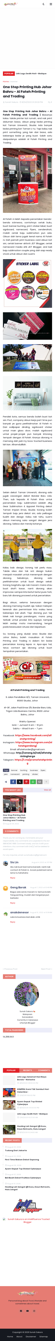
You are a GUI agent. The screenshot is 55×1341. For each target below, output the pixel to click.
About (19, 1336)
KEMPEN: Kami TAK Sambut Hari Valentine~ (33, 1090)
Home (6, 81)
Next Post (46, 969)
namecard (15, 774)
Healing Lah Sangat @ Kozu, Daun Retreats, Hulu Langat (31, 1127)
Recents (27, 1070)
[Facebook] (13, 781)
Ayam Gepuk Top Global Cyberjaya (29, 1103)
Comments (44, 1070)
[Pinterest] (26, 781)
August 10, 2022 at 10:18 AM (41, 912)
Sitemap (43, 1336)
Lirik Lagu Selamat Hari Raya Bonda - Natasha (31, 1078)
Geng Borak (18, 887)
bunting (23, 770)
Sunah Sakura (36, 1332)
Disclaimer (31, 1336)
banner (14, 81)
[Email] (40, 781)
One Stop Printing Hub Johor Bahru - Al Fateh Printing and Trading (14, 818)
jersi (5, 774)
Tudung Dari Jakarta (16, 1150)
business (34, 770)
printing (26, 774)
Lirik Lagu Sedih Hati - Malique (31, 73)
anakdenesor (19, 912)
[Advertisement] (27, 38)
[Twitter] (20, 781)
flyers (43, 770)
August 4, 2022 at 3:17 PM (42, 862)
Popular (11, 1070)
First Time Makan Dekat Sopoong (22, 1159)
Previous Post (10, 969)
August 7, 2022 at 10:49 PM (41, 887)
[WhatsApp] (33, 781)
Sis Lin (14, 862)
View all (47, 790)
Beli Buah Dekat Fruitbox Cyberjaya (23, 1178)
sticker (35, 774)
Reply (12, 878)
